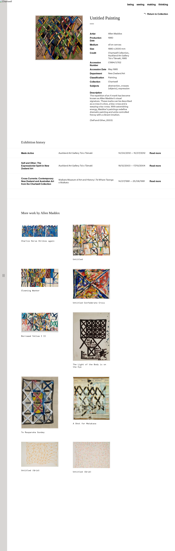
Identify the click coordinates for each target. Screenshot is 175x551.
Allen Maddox (115, 33)
